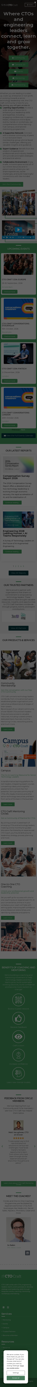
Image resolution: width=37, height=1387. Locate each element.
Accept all (15, 1378)
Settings (16, 1373)
